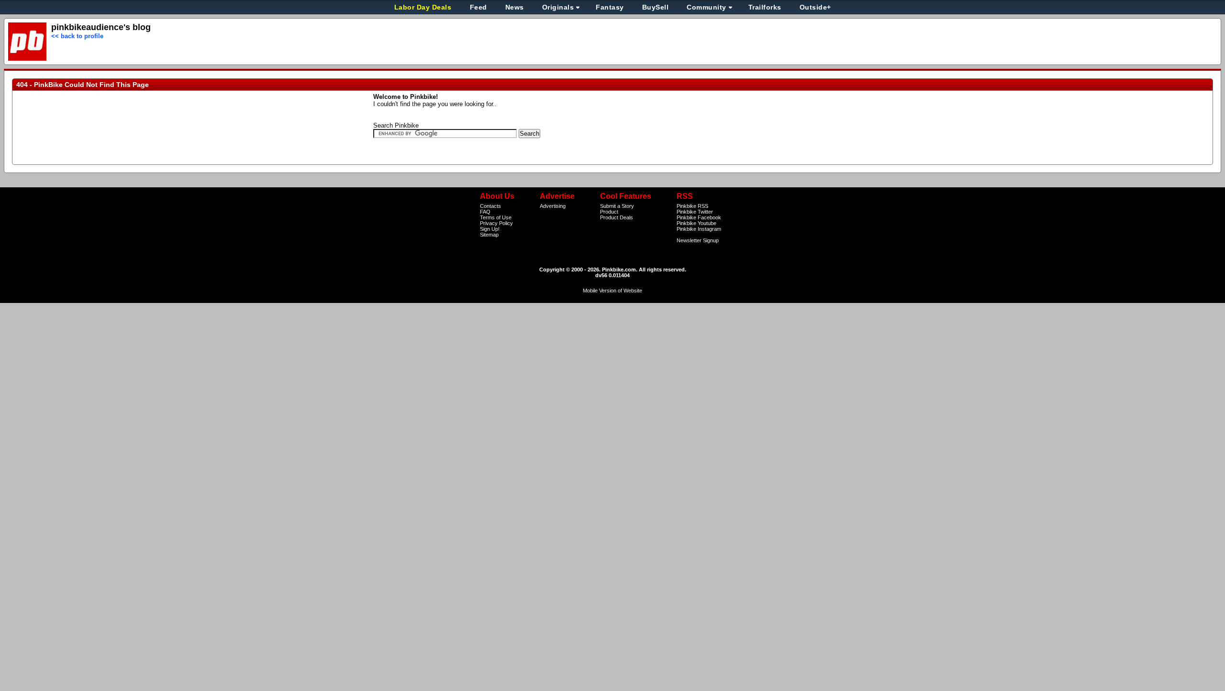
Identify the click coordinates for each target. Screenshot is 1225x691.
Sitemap (489, 235)
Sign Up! (490, 229)
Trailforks (764, 7)
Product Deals (616, 217)
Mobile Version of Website (612, 290)
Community (706, 7)
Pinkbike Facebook (699, 217)
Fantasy (610, 7)
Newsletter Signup (698, 240)
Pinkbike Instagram (699, 229)
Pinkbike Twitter (695, 212)
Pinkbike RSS (692, 206)
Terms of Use (496, 217)
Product (609, 212)
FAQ (485, 212)
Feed (478, 7)
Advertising (553, 206)
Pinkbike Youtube (696, 223)
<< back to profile (77, 36)
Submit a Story (617, 206)
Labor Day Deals (424, 7)
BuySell (655, 7)
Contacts (490, 206)
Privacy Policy (496, 223)
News (514, 7)
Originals (558, 7)
